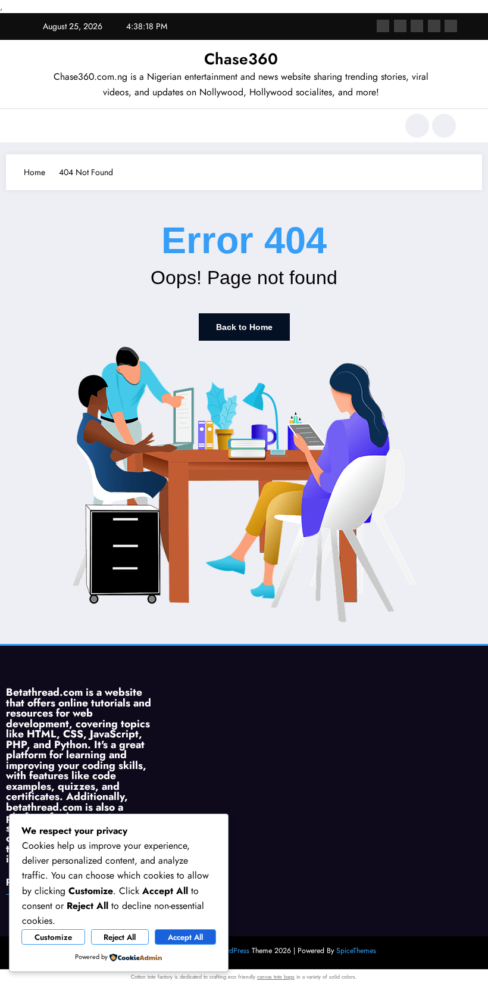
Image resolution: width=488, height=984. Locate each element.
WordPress (232, 950)
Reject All (120, 937)
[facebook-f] (383, 26)
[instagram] (434, 26)
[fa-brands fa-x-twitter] (400, 26)
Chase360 (241, 59)
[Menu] (38, 125)
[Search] (417, 126)
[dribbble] (417, 26)
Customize (53, 937)
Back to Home (244, 327)
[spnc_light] (444, 126)
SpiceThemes (356, 950)
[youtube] (451, 26)
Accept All (185, 937)
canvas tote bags (276, 976)
